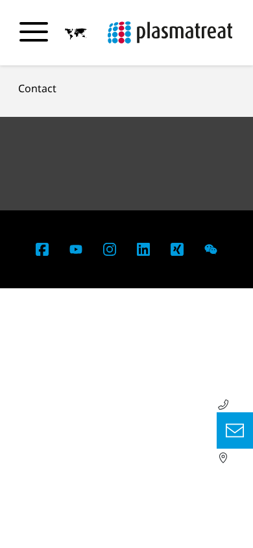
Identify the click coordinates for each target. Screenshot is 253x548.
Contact (37, 88)
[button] (75, 33)
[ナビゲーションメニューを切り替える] (33, 32)
